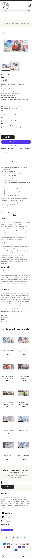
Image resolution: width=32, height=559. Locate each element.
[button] (30, 6)
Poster (24, 148)
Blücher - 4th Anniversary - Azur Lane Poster (8, 351)
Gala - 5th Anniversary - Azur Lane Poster (8, 403)
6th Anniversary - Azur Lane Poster (23, 377)
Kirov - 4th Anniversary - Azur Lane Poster (23, 351)
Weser (29, 148)
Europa (5, 121)
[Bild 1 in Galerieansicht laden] (5, 66)
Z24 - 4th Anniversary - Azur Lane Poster (8, 377)
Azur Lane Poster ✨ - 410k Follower (8, 456)
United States (14, 121)
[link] (3, 557)
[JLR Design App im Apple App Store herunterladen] (16, 513)
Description (16, 162)
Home (3, 23)
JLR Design (19, 541)
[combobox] (16, 10)
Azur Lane (19, 148)
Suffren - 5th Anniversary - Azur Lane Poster (23, 456)
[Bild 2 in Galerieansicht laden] (15, 66)
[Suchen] (23, 556)
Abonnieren (7, 487)
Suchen (29, 10)
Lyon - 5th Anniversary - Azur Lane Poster (8, 430)
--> (16, 278)
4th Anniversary (12, 148)
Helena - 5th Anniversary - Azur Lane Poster (23, 430)
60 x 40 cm (6, 127)
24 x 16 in (17, 127)
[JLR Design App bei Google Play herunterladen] (16, 517)
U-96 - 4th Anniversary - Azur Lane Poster (23, 403)
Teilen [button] (5, 152)
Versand (7, 81)
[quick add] (13, 333)
